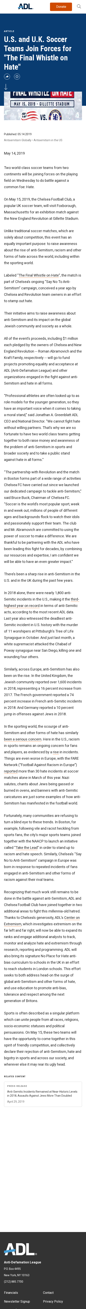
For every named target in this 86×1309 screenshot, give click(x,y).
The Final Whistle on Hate (39, 275)
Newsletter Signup (17, 1301)
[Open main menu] (8, 6)
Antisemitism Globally (17, 140)
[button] (79, 6)
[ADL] (25, 8)
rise (56, 752)
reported (11, 771)
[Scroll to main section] (6, 88)
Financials (11, 1293)
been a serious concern (22, 739)
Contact (48, 1293)
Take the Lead (27, 847)
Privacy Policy (53, 1301)
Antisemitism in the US (48, 140)
